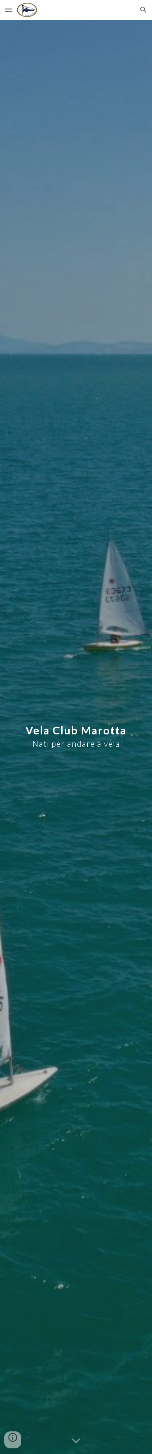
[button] (8, 9)
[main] (76, 737)
